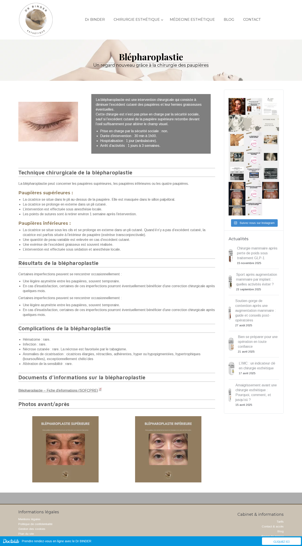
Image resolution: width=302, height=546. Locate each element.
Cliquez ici (281, 541)
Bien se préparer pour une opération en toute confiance (258, 341)
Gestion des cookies (31, 529)
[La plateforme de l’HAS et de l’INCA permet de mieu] (237, 173)
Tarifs (280, 521)
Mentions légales (29, 519)
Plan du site (26, 533)
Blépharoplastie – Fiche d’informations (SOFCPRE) (58, 390)
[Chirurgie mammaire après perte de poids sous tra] (237, 106)
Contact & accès (273, 526)
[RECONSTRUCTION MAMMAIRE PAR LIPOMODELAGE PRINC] (237, 207)
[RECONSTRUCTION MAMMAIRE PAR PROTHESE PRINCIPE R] (237, 190)
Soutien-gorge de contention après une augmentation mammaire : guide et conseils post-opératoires (255, 310)
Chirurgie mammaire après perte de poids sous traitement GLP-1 (257, 253)
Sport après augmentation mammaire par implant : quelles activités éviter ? (256, 279)
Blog (280, 531)
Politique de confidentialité (35, 524)
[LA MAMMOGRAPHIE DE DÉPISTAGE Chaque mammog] (237, 156)
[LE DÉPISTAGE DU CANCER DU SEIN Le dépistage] (237, 140)
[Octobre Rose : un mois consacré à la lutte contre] (237, 123)
